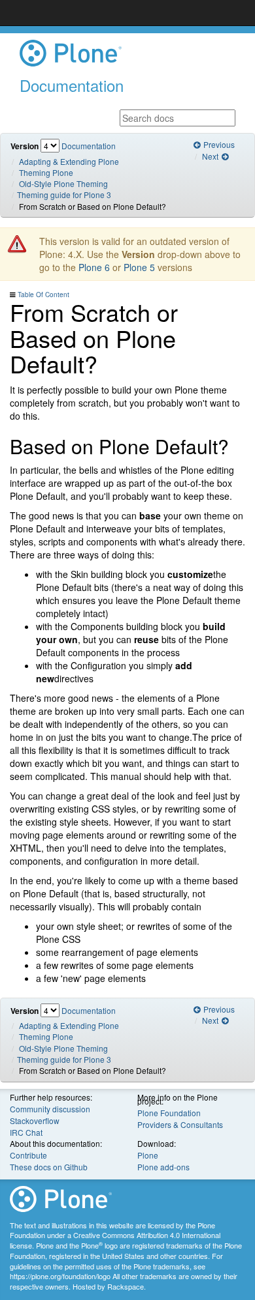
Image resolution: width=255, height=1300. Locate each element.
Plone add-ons (163, 1166)
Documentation (88, 145)
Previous (218, 144)
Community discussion (50, 1108)
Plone (147, 1155)
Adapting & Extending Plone (69, 161)
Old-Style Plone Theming (63, 183)
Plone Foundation (169, 1112)
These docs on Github (49, 1166)
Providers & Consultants (180, 1124)
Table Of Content (43, 294)
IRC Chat (26, 1132)
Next (211, 156)
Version (24, 146)
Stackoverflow (35, 1120)
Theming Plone (46, 172)
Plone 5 (139, 267)
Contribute (28, 1155)
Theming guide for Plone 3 (64, 194)
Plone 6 (94, 267)
